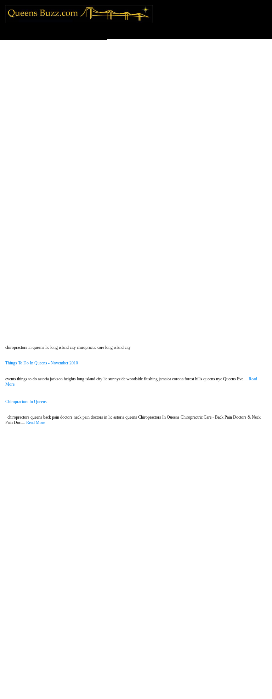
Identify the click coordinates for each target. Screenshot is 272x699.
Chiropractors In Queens (26, 401)
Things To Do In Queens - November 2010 (41, 363)
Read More (35, 422)
